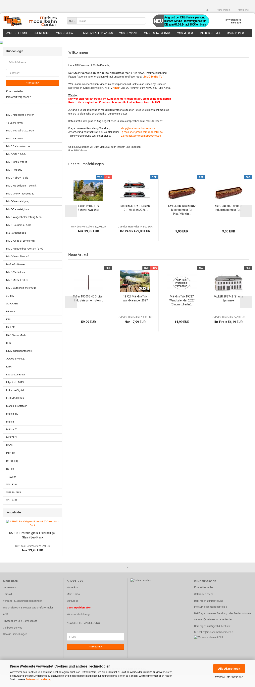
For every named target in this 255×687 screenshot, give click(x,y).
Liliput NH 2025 (15, 382)
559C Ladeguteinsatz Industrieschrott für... (228, 207)
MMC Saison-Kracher (18, 146)
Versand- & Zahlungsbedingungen (22, 600)
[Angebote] (58, 512)
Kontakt (7, 594)
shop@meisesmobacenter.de (138, 128)
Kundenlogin (223, 10)
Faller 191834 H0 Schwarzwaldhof (88, 207)
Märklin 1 (11, 421)
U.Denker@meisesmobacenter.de (213, 632)
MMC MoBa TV (153, 76)
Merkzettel (243, 10)
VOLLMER (12, 500)
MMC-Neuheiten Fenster (20, 114)
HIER (116, 87)
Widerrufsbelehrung (78, 614)
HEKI (9, 342)
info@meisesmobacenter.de (210, 606)
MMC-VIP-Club (185, 32)
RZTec (10, 468)
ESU (8, 319)
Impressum (9, 587)
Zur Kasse (72, 600)
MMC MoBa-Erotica (17, 280)
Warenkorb (73, 587)
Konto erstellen (15, 91)
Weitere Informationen (229, 677)
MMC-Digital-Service (157, 32)
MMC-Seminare (128, 32)
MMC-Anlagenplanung (98, 32)
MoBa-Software (15, 264)
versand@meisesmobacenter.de (212, 619)
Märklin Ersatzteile (16, 405)
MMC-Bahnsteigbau (17, 209)
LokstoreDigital (15, 390)
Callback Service (12, 627)
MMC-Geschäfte (66, 32)
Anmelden (33, 82)
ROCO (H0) (12, 461)
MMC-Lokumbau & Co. (19, 224)
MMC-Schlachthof (16, 161)
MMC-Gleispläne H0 (17, 256)
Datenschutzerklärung (38, 679)
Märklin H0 (12, 413)
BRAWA (10, 311)
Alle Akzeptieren (229, 668)
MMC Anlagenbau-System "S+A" (24, 248)
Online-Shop (42, 32)
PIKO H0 (10, 453)
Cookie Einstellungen (15, 634)
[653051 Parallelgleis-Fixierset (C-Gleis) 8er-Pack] (32, 523)
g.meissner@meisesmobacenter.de (142, 131)
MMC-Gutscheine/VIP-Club (21, 287)
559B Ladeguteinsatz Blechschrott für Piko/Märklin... (182, 209)
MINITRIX (11, 437)
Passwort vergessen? (18, 96)
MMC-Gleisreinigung (17, 201)
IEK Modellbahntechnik (19, 350)
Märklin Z (11, 429)
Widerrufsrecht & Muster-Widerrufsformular (28, 607)
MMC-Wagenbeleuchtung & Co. (24, 217)
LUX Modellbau (15, 397)
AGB (5, 614)
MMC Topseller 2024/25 (20, 130)
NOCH (9, 445)
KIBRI (9, 366)
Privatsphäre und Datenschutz (20, 620)
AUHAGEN (12, 303)
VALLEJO (11, 484)
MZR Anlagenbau (16, 232)
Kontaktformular (203, 587)
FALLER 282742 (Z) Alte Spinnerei (228, 298)
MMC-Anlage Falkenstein (20, 240)
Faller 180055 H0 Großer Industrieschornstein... (88, 298)
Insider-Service (210, 32)
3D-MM (10, 295)
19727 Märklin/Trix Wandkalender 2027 (135, 298)
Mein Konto (73, 594)
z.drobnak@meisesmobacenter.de (141, 135)
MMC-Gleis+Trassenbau (20, 193)
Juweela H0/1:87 (16, 358)
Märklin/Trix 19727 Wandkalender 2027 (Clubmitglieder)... (181, 300)
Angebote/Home (17, 32)
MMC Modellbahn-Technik (21, 185)
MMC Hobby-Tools (17, 177)
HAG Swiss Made (16, 335)
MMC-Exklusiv (14, 169)
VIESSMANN (13, 492)
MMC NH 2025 (14, 138)
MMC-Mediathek (15, 272)
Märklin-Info (235, 32)
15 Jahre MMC (14, 122)
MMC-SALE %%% (16, 154)
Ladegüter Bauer (15, 374)
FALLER (10, 327)
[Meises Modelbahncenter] (32, 21)
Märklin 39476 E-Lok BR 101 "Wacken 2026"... (135, 207)
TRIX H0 (11, 476)
